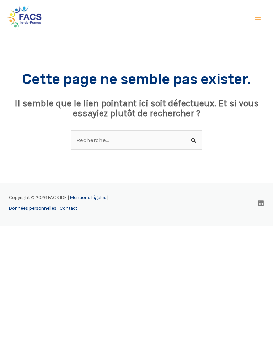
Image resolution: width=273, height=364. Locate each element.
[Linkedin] (261, 203)
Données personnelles (33, 208)
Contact (68, 208)
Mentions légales (88, 197)
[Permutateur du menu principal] (258, 18)
